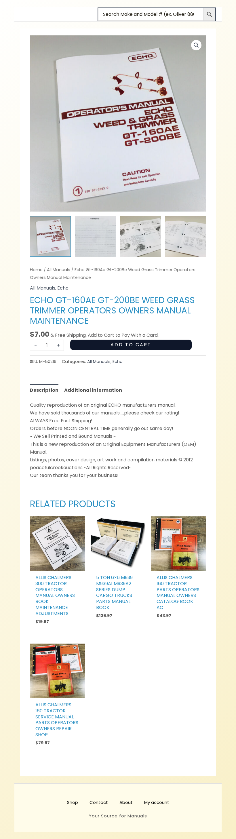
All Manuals (58, 270)
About (126, 802)
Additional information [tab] (93, 390)
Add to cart (131, 344)
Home (36, 270)
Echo (62, 288)
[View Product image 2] (95, 236)
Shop (72, 802)
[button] (196, 45)
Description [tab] (44, 390)
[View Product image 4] (185, 236)
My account (156, 802)
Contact (99, 802)
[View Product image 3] (140, 236)
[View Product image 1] (50, 236)
